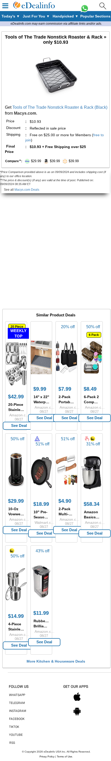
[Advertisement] (55, 248)
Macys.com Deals (26, 189)
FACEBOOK (17, 719)
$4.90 (64, 501)
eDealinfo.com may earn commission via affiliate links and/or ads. (56, 23)
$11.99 (41, 613)
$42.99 (16, 396)
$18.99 (41, 504)
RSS (12, 743)
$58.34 (91, 504)
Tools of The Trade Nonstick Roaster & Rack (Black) (59, 107)
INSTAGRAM (17, 711)
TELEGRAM (17, 703)
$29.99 (16, 501)
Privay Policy (46, 756)
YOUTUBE (16, 735)
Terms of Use (64, 756)
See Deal (19, 425)
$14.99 (16, 616)
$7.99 (64, 389)
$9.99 (39, 389)
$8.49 (90, 389)
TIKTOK (14, 727)
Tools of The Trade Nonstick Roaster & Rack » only (55, 39)
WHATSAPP (17, 695)
